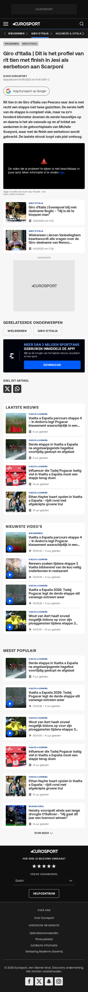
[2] (39, 866)
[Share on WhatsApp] (17, 389)
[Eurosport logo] (26, 24)
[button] (5, 24)
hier (62, 172)
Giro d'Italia (29, 44)
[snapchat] (49, 981)
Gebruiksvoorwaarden (44, 933)
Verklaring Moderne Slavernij (44, 951)
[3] (44, 866)
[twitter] (39, 981)
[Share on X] (7, 389)
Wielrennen (12, 44)
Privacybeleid (44, 939)
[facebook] (29, 981)
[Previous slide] (5, 33)
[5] (53, 866)
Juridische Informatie (44, 945)
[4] (48, 866)
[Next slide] (83, 33)
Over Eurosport (44, 918)
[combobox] (44, 880)
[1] (34, 866)
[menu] (82, 24)
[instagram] (59, 981)
